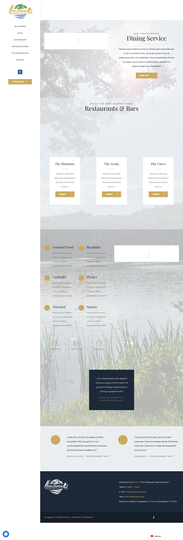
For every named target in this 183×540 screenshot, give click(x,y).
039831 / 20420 (133, 487)
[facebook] (20, 72)
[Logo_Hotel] (20, 5)
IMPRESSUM (88, 517)
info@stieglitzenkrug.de (135, 492)
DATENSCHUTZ (77, 517)
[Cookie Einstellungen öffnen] (6, 537)
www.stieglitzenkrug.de (134, 497)
